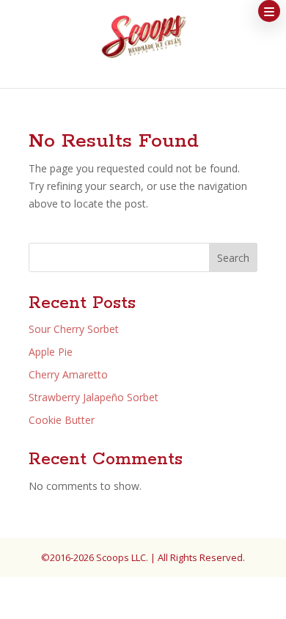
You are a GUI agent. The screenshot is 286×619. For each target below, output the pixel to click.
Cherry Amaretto (68, 374)
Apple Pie (51, 352)
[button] (269, 11)
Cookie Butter (62, 420)
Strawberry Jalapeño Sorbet (93, 397)
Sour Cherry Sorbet (74, 329)
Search (233, 258)
